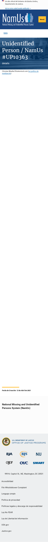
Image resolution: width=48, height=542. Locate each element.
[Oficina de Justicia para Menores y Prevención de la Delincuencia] (9, 463)
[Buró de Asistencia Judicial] (9, 453)
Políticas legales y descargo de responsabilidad (22, 506)
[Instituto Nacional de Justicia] (38, 453)
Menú (42, 19)
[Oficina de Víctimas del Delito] (24, 463)
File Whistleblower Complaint (14, 487)
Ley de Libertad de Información (15, 518)
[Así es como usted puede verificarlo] (24, 5)
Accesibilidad (7, 481)
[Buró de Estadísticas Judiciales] (24, 456)
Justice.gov (6, 531)
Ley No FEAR (7, 512)
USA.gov (5, 525)
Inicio (6, 33)
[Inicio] (18, 19)
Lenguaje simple (8, 494)
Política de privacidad (11, 500)
